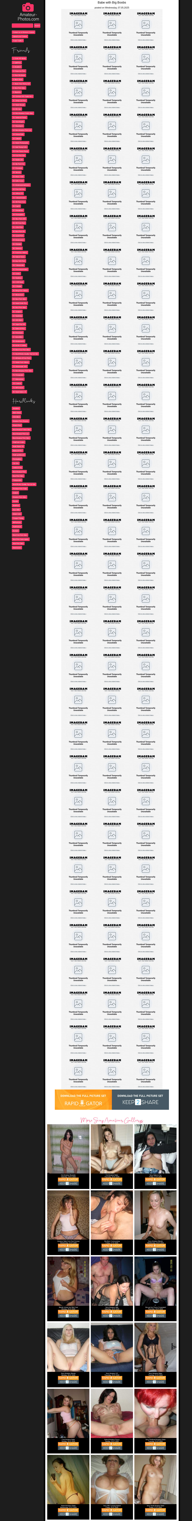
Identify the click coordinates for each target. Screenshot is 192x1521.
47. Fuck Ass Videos (20, 252)
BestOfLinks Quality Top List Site (24, 484)
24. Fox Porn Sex (19, 155)
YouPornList (17, 526)
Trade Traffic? (18, 41)
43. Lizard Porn (18, 235)
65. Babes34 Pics (19, 328)
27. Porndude (17, 168)
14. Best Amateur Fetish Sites (23, 113)
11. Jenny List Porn (19, 100)
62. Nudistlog (17, 316)
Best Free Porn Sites (20, 535)
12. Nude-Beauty (18, 105)
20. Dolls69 (17, 138)
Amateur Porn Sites (19, 497)
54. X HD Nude (18, 282)
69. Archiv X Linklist (19, 345)
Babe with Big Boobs (112, 2)
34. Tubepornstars (19, 198)
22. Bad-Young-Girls (20, 147)
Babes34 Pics (17, 450)
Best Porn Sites (18, 476)
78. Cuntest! (17, 383)
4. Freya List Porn (19, 71)
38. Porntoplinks (18, 214)
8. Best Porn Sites (19, 88)
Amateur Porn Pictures (20, 421)
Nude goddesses (19, 455)
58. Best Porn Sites (19, 299)
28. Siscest (17, 172)
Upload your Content (20, 36)
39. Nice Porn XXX (19, 219)
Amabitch (16, 408)
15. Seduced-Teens (19, 117)
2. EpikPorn (17, 62)
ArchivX (15, 531)
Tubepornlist (17, 480)
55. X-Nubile (17, 286)
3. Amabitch (17, 67)
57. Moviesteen (18, 295)
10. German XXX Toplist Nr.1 (22, 96)
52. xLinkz (16, 273)
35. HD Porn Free (19, 202)
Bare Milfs (16, 510)
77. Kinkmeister (18, 379)
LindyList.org (17, 467)
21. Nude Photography (20, 143)
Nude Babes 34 (18, 446)
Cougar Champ (18, 518)
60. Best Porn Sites (19, 307)
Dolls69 (15, 493)
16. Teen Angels (18, 122)
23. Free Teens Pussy (20, 151)
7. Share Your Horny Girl (21, 84)
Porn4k (15, 501)
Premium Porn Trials (20, 488)
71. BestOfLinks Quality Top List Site (25, 354)
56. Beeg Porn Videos (20, 290)
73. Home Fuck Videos (21, 362)
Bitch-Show (17, 412)
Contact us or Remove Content (23, 32)
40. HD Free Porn (19, 223)
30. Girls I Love (18, 181)
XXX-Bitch (16, 417)
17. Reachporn (18, 126)
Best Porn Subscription (21, 539)
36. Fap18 (16, 206)
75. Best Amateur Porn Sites (22, 371)
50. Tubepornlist (18, 265)
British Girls (17, 514)
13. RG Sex (17, 109)
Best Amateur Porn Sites (21, 438)
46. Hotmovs (17, 248)
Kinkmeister (17, 548)
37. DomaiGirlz (18, 210)
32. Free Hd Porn (19, 189)
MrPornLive (17, 522)
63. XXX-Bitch (17, 320)
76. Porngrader (18, 375)
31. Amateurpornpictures (21, 185)
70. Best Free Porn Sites (21, 349)
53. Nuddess (17, 278)
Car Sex (16, 463)
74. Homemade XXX (20, 366)
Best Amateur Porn (19, 472)
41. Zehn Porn (18, 227)
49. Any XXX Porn (19, 261)
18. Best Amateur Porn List (22, 130)
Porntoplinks (17, 459)
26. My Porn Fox (18, 164)
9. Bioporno (17, 92)
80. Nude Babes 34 (19, 392)
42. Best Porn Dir (19, 231)
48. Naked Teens (19, 257)
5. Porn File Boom (19, 75)
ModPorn (16, 505)
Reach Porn (17, 425)
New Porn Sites (18, 543)
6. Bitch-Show (17, 79)
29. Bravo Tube (18, 176)
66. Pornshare (18, 333)
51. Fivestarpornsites (20, 269)
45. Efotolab (17, 244)
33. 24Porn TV (18, 193)
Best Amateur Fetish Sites (22, 429)
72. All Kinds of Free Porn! (22, 358)
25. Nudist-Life (18, 160)
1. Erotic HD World (19, 58)
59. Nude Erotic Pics (20, 303)
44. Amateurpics (18, 240)
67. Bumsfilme (17, 337)
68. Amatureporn (18, 341)
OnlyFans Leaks (18, 442)
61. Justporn (17, 311)
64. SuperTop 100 (19, 324)
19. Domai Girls (18, 134)
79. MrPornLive (18, 387)
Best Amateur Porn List (21, 434)
